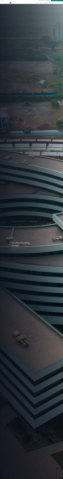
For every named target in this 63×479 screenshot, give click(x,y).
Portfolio (53, 2)
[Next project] (60, 246)
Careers (53, 0)
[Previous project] (60, 240)
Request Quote (60, 0)
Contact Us (56, 0)
